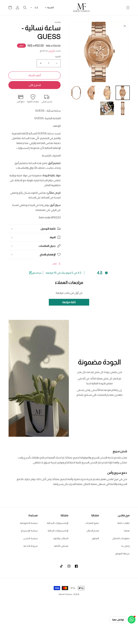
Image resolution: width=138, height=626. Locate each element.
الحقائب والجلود (60, 538)
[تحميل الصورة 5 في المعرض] (123, 108)
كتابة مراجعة (69, 302)
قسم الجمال (93, 530)
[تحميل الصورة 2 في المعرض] (107, 93)
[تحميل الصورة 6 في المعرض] (107, 108)
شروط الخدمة (30, 546)
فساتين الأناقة (61, 546)
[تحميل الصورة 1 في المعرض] (123, 93)
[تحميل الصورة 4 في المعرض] (76, 93)
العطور (95, 538)
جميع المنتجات (92, 523)
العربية (50, 7)
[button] (128, 7)
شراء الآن (34, 85)
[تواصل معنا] (132, 620)
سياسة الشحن (30, 538)
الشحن (51, 51)
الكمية (58, 56)
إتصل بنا (126, 546)
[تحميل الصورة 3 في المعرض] (92, 93)
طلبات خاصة (123, 523)
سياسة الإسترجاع (29, 530)
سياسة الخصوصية (29, 523)
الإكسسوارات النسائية (57, 523)
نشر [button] (55, 263)
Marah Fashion (65, 594)
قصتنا (127, 530)
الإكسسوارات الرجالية (58, 530)
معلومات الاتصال (121, 538)
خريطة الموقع (122, 553)
